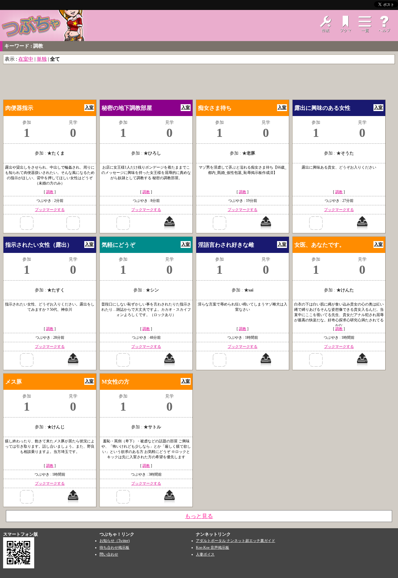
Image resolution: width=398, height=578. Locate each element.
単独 (42, 59)
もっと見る (199, 516)
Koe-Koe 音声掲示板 (212, 547)
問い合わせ (109, 554)
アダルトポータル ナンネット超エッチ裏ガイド (235, 540)
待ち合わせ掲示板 (114, 547)
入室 (89, 107)
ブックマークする (50, 209)
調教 (49, 192)
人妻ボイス (205, 554)
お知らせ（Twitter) (115, 540)
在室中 (25, 59)
